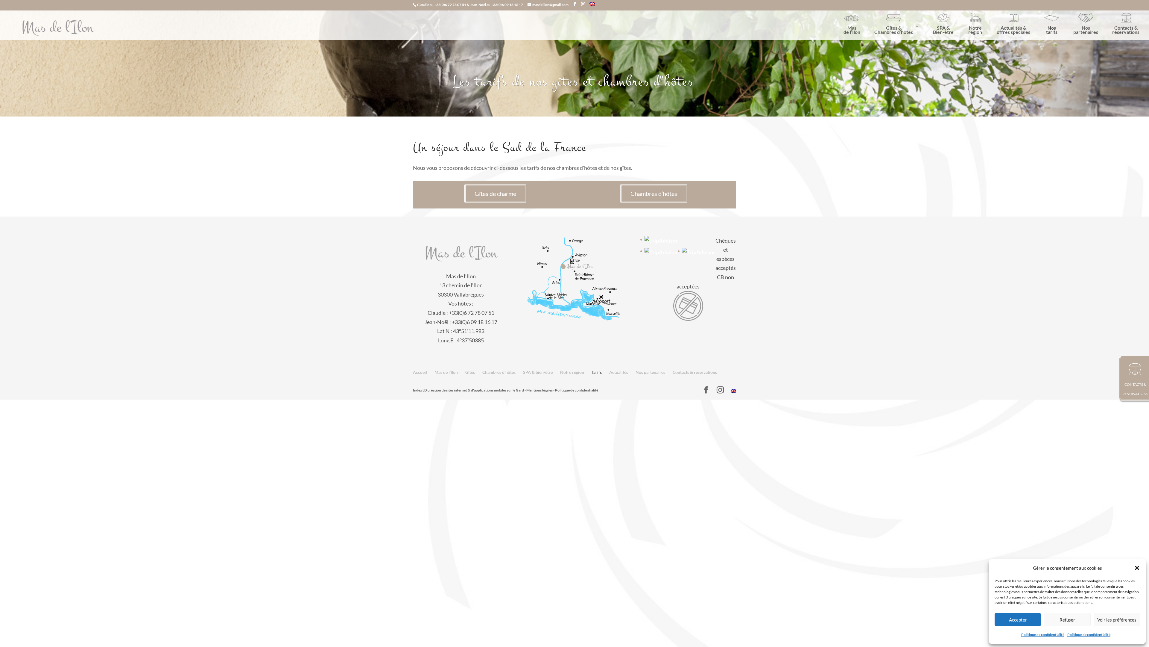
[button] (1137, 568)
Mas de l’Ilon (851, 30)
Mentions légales (539, 390)
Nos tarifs (1051, 30)
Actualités (618, 372)
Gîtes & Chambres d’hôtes (893, 30)
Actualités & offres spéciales (1013, 30)
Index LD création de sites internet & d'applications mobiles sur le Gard (468, 390)
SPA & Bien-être (943, 30)
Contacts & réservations (1125, 30)
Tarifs (597, 372)
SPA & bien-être (538, 372)
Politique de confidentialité (1042, 634)
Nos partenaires (1085, 30)
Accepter (1018, 619)
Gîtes (470, 372)
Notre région (975, 30)
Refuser (1067, 619)
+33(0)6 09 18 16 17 (507, 4)
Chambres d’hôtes (653, 193)
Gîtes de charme (495, 193)
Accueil (420, 372)
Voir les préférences (1116, 619)
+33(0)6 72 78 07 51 (450, 4)
